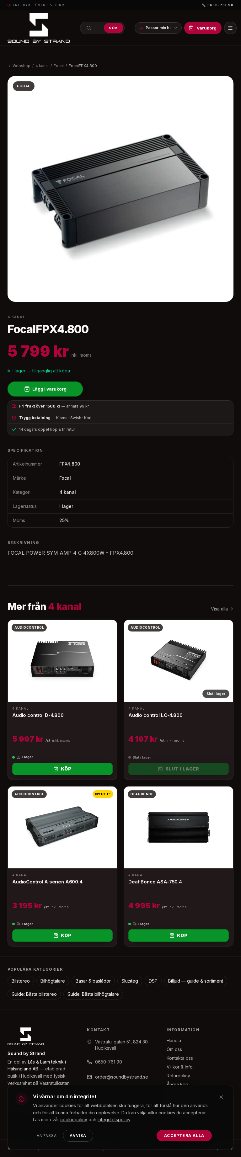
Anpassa (47, 1135)
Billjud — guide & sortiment (195, 981)
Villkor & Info (180, 1066)
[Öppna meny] (230, 28)
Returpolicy (178, 1075)
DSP (153, 981)
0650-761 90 (220, 5)
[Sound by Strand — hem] (39, 28)
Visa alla (219, 608)
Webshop (21, 65)
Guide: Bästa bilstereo (34, 994)
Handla (174, 1040)
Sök (113, 28)
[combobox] (102, 28)
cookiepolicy (73, 1119)
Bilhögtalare (52, 981)
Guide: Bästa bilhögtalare (93, 994)
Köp (66, 768)
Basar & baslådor (93, 981)
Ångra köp (177, 1084)
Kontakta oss (180, 1058)
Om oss (174, 1049)
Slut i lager (182, 768)
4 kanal (42, 65)
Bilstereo (21, 981)
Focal (59, 65)
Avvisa (78, 1135)
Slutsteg (129, 981)
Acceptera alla (184, 1135)
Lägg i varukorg (49, 389)
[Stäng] (221, 1097)
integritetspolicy (114, 1119)
